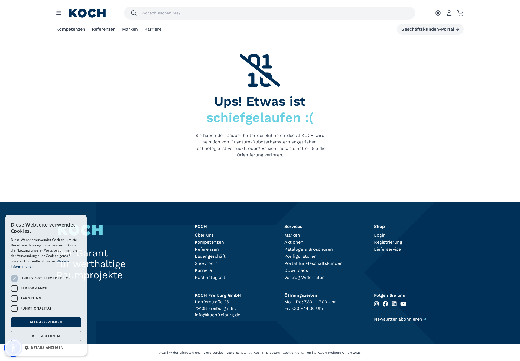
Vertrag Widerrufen (304, 277)
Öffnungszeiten (300, 295)
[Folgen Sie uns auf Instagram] (376, 304)
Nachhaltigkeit (210, 277)
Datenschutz (236, 352)
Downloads (296, 270)
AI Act (254, 352)
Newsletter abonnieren (400, 319)
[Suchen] (134, 13)
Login (380, 235)
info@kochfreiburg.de (217, 314)
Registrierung (388, 242)
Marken (130, 29)
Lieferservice (387, 249)
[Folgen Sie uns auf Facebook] (385, 304)
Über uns (204, 235)
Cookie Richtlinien (297, 352)
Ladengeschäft (210, 256)
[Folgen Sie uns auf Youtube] (403, 304)
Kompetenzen (70, 29)
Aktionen (293, 242)
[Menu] (58, 13)
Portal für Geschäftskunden (313, 263)
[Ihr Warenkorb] (460, 13)
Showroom (206, 263)
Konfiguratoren (300, 256)
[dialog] (46, 285)
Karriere (152, 29)
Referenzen (104, 29)
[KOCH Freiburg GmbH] (87, 13)
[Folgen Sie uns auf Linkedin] (394, 304)
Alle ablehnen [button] (46, 336)
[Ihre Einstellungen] (438, 13)
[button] (46, 347)
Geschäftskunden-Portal (430, 29)
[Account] (449, 13)
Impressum (271, 352)
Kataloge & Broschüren (308, 249)
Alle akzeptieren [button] (46, 322)
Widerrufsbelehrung (184, 352)
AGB (162, 352)
